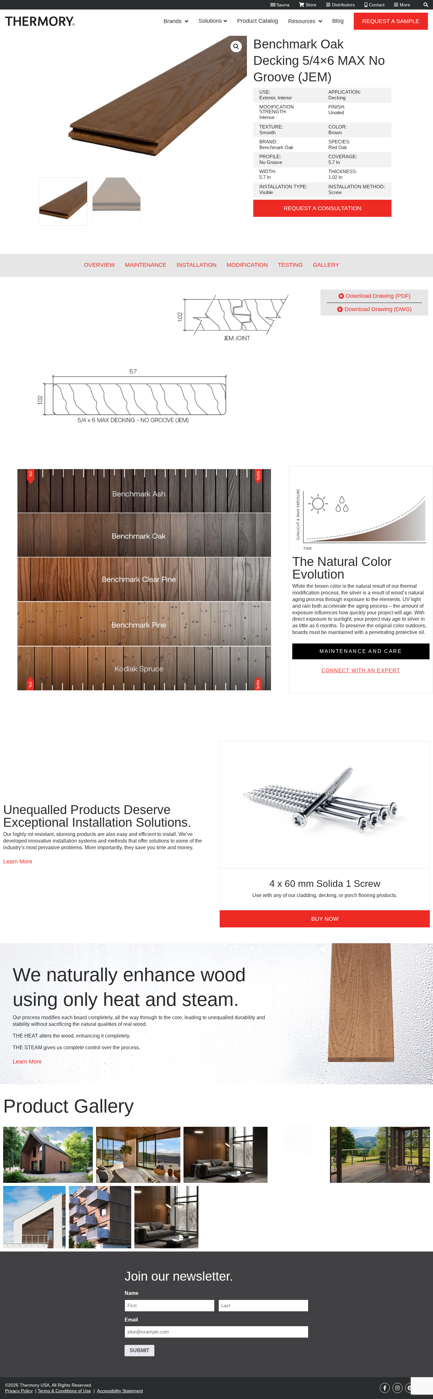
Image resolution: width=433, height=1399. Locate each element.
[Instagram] (397, 1388)
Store (311, 4)
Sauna (282, 4)
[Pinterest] (410, 1388)
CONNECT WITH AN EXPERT (360, 670)
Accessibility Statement (120, 1390)
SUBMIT (139, 1350)
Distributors (343, 4)
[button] (236, 46)
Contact (377, 4)
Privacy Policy (19, 1390)
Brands (173, 21)
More (405, 4)
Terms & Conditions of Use (64, 1390)
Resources (301, 21)
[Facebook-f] (385, 1388)
